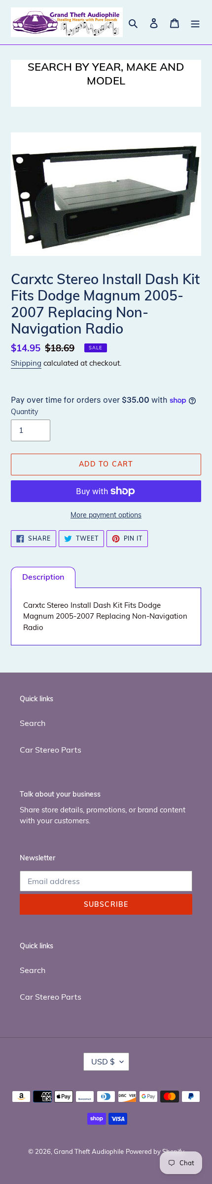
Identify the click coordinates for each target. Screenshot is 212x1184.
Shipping (26, 363)
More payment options (106, 514)
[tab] (43, 577)
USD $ (103, 1061)
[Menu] (195, 22)
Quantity (24, 411)
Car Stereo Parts (50, 750)
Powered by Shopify (155, 1151)
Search (32, 723)
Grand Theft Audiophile (89, 1151)
